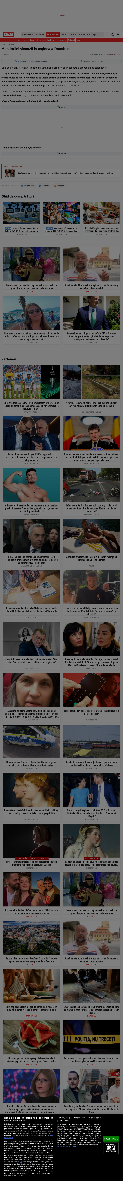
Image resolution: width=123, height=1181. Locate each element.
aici (21, 1162)
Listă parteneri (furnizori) (66, 1146)
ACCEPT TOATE (111, 1139)
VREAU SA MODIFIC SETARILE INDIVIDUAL (111, 1148)
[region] (61, 1147)
